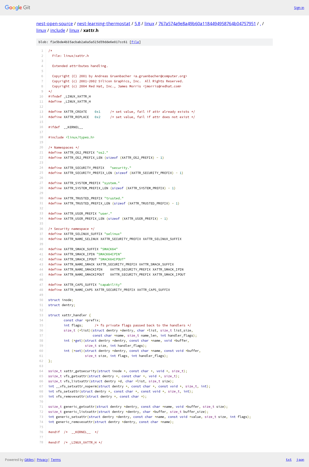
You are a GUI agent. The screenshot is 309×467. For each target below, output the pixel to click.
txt (289, 459)
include (57, 30)
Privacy (42, 459)
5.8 (137, 23)
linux (149, 23)
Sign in (299, 7)
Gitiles (29, 459)
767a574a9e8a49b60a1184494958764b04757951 (207, 23)
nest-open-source (54, 23)
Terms (56, 459)
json (300, 459)
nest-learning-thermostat (103, 23)
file (135, 42)
